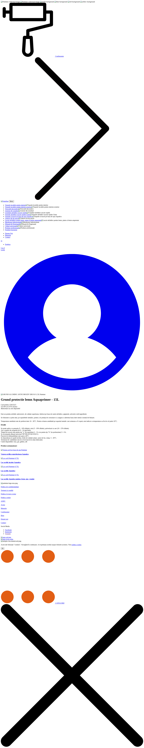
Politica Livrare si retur (8, 494)
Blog (2, 515)
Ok (2, 548)
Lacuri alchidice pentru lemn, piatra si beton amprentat (23, 220)
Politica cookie (6, 497)
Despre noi (4, 519)
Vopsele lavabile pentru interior (15, 205)
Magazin (8, 235)
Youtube (8, 534)
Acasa (3, 505)
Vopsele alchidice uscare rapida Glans (17, 214)
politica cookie (76, 545)
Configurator (5, 512)
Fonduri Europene (11, 230)
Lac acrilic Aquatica (8, 471)
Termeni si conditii (7, 490)
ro (1, 241)
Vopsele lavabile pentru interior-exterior (18, 207)
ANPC (3, 501)
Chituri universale (11, 226)
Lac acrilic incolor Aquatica (11, 462)
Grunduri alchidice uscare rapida (16, 213)
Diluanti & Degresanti (12, 224)
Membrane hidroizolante (13, 222)
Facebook (8, 530)
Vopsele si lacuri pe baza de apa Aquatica (18, 216)
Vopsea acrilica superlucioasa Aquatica (15, 454)
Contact (7, 237)
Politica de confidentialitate (10, 487)
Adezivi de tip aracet (12, 218)
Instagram (8, 532)
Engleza (7, 244)
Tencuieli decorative (11, 209)
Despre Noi (9, 233)
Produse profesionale (12, 228)
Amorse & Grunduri (12, 211)
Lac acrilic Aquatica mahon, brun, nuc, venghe (17, 479)
